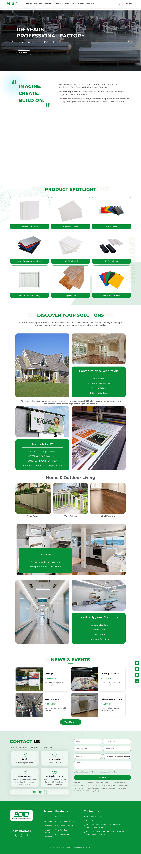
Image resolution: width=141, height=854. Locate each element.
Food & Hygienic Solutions (98, 617)
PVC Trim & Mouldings (64, 821)
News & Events (78, 4)
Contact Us (90, 4)
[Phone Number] (54, 755)
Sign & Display (42, 443)
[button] (119, 3)
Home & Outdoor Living (70, 477)
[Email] (25, 755)
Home (46, 817)
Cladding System (62, 834)
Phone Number (54, 759)
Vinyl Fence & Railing (64, 826)
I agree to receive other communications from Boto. (97, 772)
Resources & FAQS (62, 4)
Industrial (45, 554)
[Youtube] (40, 792)
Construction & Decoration (98, 371)
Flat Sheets (60, 817)
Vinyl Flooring (61, 830)
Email (25, 759)
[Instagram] (45, 792)
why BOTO (48, 4)
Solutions (38, 4)
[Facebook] (34, 792)
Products (28, 4)
